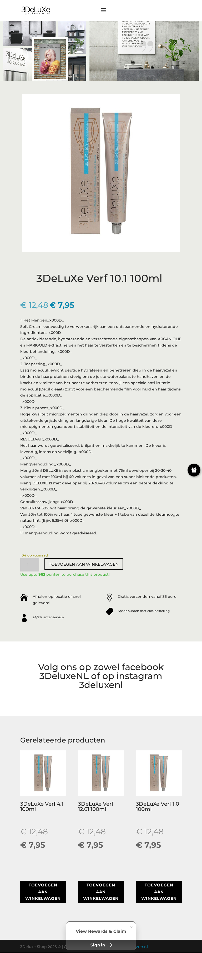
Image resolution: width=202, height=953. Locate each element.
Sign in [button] (98, 944)
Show (194, 470)
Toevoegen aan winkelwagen (84, 564)
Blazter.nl (139, 946)
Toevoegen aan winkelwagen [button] (43, 891)
